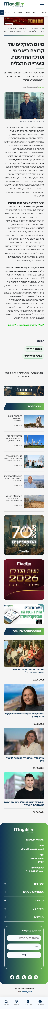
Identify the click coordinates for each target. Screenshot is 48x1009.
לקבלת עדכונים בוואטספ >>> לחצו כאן (26, 325)
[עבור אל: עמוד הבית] (14, 4)
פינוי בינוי (38, 884)
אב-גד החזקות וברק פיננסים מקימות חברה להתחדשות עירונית (13, 458)
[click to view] (24, 21)
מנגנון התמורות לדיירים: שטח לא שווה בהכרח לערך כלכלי (13, 478)
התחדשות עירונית (33, 892)
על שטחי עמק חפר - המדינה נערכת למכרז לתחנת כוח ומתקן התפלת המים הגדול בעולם (13, 438)
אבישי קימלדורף (33, 356)
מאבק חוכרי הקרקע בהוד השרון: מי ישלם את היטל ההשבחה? (14, 498)
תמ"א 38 (38, 909)
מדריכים (39, 900)
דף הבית (37, 28)
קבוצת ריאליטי (34, 349)
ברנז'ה (28, 28)
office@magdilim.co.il (32, 849)
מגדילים (41, 87)
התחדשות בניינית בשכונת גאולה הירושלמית (15, 418)
